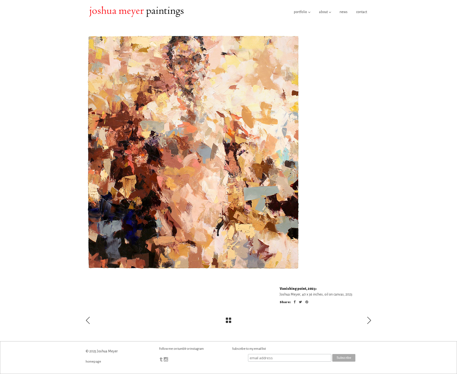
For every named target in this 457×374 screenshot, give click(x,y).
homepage (93, 361)
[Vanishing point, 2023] (228, 152)
